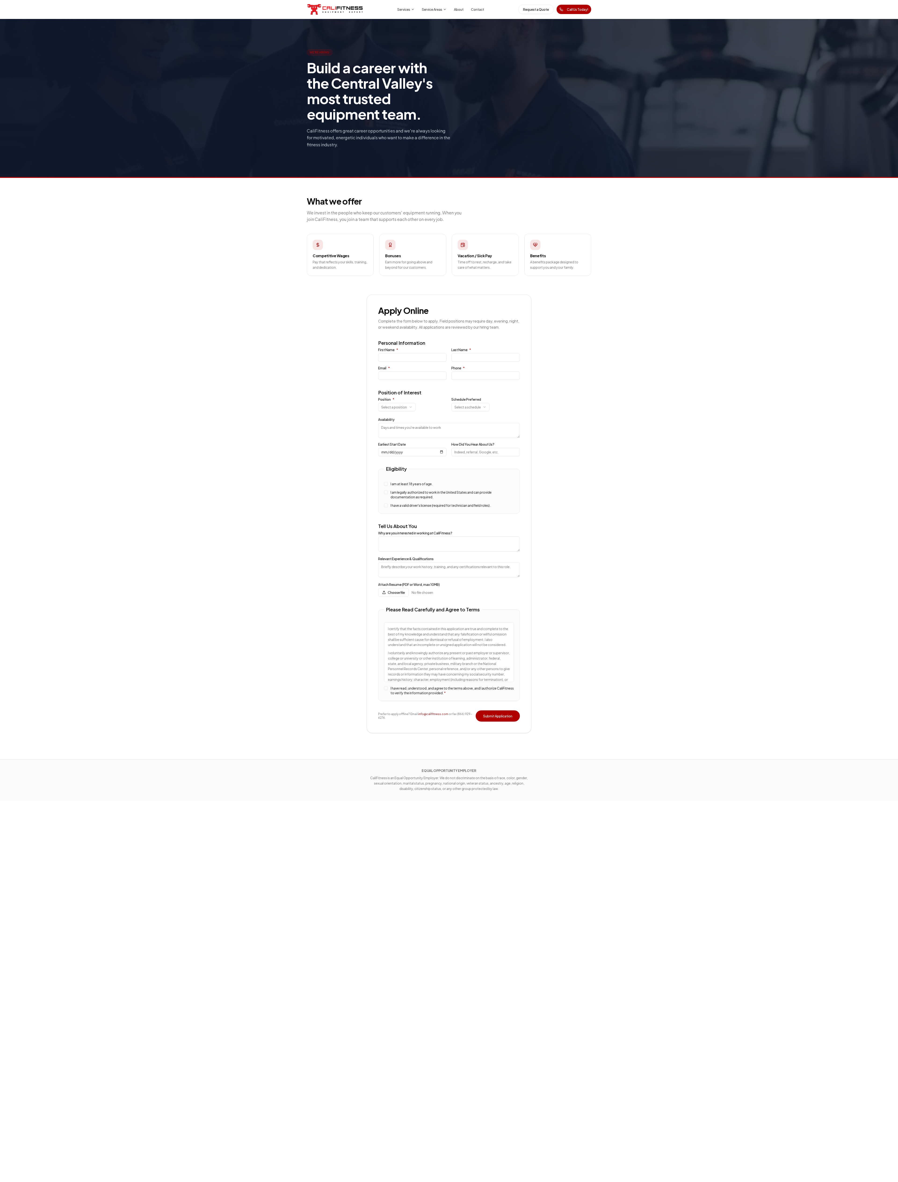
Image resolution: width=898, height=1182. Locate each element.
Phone (458, 368)
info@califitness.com (433, 714)
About (458, 9)
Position (386, 399)
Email (384, 368)
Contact (477, 9)
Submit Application (497, 716)
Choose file (396, 592)
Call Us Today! (577, 9)
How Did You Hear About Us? (472, 444)
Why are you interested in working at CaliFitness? (415, 533)
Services (403, 9)
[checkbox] (386, 484)
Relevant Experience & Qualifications (406, 558)
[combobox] (397, 407)
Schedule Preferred (466, 399)
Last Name (461, 349)
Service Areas (432, 9)
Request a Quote (536, 9)
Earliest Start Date (392, 444)
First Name (388, 349)
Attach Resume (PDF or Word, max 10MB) (409, 584)
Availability (386, 419)
